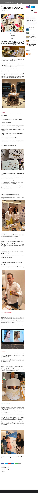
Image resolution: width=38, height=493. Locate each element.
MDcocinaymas (28, 50)
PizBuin (29, 19)
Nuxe (27, 19)
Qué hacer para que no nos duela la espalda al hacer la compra (33, 41)
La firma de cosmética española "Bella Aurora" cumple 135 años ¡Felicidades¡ (32, 45)
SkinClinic (32, 19)
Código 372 (3, 112)
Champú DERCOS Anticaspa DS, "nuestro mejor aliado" (33, 37)
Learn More (18, 3)
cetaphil (30, 21)
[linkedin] (34, 7)
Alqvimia (27, 16)
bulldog (27, 21)
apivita (30, 20)
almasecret (28, 20)
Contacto (20, 490)
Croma (34, 16)
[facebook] (29, 7)
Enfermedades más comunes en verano (32, 29)
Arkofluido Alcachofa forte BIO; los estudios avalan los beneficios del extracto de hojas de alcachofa (33, 33)
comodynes (33, 21)
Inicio (1, 5)
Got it (21, 3)
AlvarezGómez (30, 16)
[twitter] (32, 7)
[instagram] (27, 7)
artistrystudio (33, 20)
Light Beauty (3, 351)
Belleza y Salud (4, 5)
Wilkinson (35, 19)
